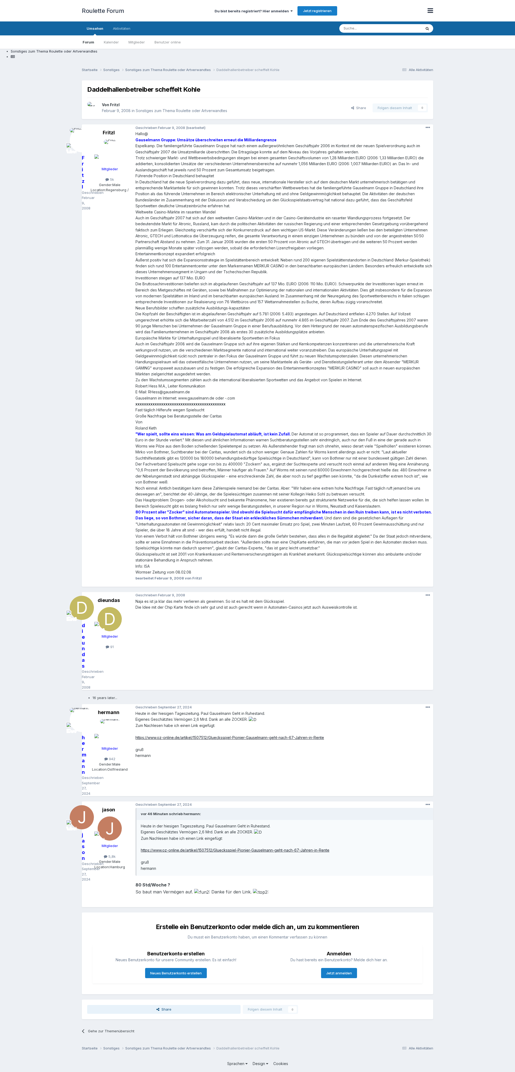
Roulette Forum (103, 10)
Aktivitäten (121, 28)
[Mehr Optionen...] (427, 127)
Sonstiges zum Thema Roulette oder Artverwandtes (181, 110)
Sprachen (236, 1063)
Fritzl (115, 104)
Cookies (280, 1063)
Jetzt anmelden (339, 973)
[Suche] (427, 28)
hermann (108, 712)
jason (108, 809)
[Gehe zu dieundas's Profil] (110, 619)
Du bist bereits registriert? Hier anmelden (252, 11)
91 (111, 647)
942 (111, 759)
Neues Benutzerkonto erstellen (176, 973)
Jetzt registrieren (317, 11)
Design (259, 1063)
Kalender (111, 42)
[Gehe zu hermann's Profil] (110, 731)
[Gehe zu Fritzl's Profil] (93, 108)
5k (111, 179)
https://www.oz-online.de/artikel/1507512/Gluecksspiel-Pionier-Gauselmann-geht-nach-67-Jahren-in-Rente (229, 737)
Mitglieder (136, 42)
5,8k (111, 856)
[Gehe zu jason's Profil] (110, 828)
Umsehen (95, 28)
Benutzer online (167, 42)
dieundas (109, 600)
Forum (88, 42)
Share (360, 108)
